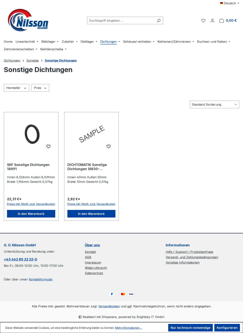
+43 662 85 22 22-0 (20, 259)
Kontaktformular (40, 279)
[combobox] (120, 20)
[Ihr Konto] (212, 20)
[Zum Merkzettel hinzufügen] (48, 146)
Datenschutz (94, 273)
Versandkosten (109, 306)
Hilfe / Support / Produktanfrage (189, 252)
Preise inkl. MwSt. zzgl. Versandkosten (31, 204)
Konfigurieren (227, 328)
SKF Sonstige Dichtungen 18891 (28, 167)
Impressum (93, 262)
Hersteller (13, 88)
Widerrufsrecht (96, 268)
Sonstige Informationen (183, 262)
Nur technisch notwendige (190, 328)
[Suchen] (158, 20)
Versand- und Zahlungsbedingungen (192, 257)
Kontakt (90, 252)
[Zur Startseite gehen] (27, 20)
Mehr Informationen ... (128, 327)
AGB (88, 257)
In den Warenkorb (31, 214)
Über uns (92, 245)
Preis (38, 88)
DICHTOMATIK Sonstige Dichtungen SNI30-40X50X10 (87, 167)
